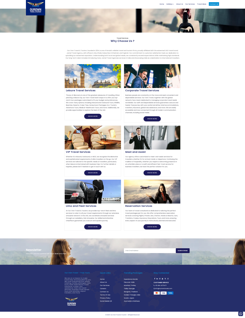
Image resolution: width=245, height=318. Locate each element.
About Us (103, 282)
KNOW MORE (93, 116)
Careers (103, 288)
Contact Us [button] (214, 4)
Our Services (104, 285)
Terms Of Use (105, 295)
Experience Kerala (131, 279)
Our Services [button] (190, 4)
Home (102, 279)
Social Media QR (106, 301)
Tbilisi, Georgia (129, 288)
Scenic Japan (129, 298)
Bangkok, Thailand (131, 292)
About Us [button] (179, 4)
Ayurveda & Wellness (132, 301)
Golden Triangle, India (132, 295)
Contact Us (104, 292)
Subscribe (183, 251)
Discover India (129, 282)
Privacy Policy (105, 298)
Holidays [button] (169, 4)
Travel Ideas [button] (201, 4)
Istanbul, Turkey (130, 285)
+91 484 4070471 (160, 285)
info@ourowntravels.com (163, 288)
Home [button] (162, 4)
